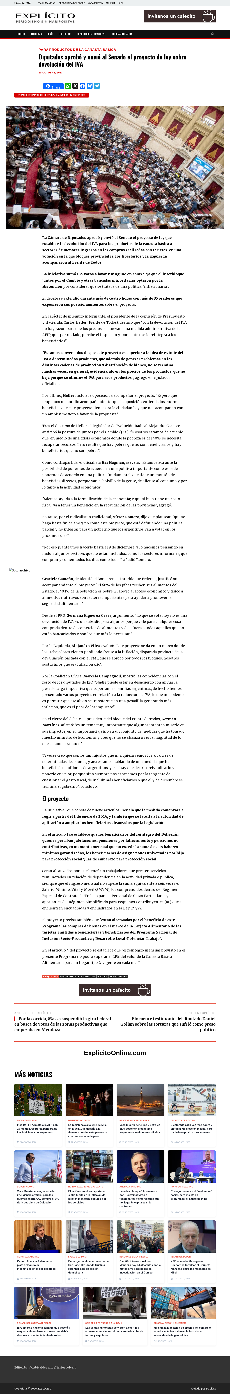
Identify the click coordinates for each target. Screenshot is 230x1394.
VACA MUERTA (95, 3)
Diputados (66, 976)
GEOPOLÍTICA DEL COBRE (72, 3)
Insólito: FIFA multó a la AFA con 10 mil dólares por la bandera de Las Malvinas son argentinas (37, 1128)
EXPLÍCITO (44, 1388)
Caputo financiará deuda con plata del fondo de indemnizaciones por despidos (36, 1265)
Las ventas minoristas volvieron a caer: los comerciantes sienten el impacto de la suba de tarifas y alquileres (114, 1331)
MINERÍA (110, 3)
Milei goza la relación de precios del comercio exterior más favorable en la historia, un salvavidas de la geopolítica (182, 1331)
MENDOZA (36, 34)
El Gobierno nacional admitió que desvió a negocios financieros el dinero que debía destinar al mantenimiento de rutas (43, 1331)
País (105, 976)
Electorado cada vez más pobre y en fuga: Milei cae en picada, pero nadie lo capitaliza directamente (192, 1128)
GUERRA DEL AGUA (122, 34)
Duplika (211, 1388)
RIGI (120, 3)
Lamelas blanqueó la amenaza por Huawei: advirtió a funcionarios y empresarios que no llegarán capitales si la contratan (139, 1199)
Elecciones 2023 (85, 976)
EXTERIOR (65, 34)
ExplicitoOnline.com (115, 1053)
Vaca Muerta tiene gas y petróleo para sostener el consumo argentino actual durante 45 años (140, 1128)
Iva (99, 976)
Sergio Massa (118, 976)
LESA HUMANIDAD (46, 3)
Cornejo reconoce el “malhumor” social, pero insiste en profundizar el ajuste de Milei (191, 1195)
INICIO (21, 34)
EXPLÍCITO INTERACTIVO (91, 34)
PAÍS (50, 34)
